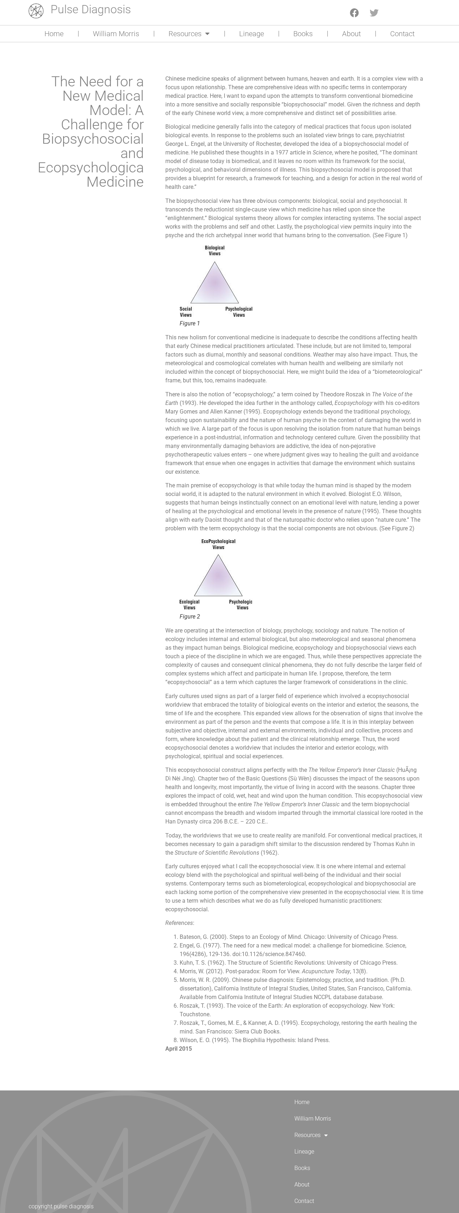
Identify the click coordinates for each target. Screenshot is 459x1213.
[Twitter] (374, 13)
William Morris (116, 33)
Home (53, 33)
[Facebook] (355, 13)
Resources (185, 33)
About (351, 33)
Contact (402, 33)
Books (303, 33)
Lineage (251, 33)
